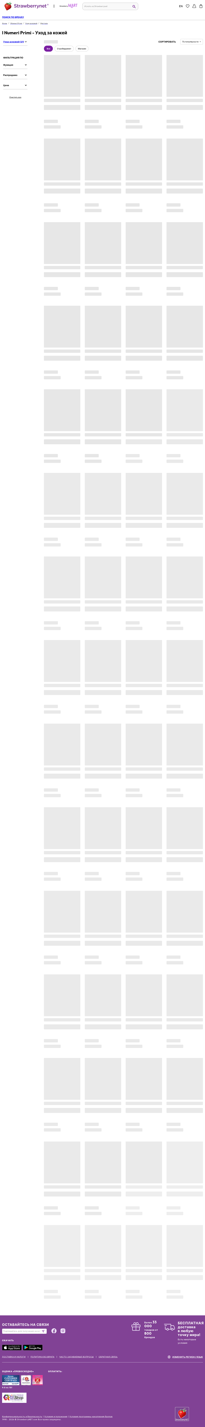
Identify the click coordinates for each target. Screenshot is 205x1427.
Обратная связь (108, 1357)
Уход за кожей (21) (13, 41)
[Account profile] (194, 6)
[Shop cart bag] (201, 6)
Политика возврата (42, 1357)
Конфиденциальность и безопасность (22, 1416)
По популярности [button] (190, 41)
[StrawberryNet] (25, 6)
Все (48, 48)
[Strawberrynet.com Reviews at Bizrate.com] (11, 1384)
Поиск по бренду (13, 17)
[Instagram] (63, 1331)
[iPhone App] (12, 1349)
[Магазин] (68, 7)
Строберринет (64, 48)
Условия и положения (55, 1416)
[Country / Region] (181, 6)
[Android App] (33, 1349)
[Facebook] (54, 1331)
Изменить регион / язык (187, 1357)
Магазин (82, 48)
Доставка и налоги (14, 1357)
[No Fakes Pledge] (37, 1383)
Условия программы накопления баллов (91, 1416)
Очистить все (15, 97)
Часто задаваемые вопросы (76, 1357)
